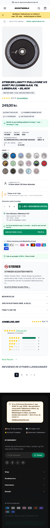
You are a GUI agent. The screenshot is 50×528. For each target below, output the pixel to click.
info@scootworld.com (20, 420)
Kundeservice (10, 478)
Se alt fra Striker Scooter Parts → (17, 287)
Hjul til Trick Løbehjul (16, 21)
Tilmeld (39, 455)
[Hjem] (4, 21)
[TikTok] (18, 462)
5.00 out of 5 (21, 331)
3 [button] (26, 375)
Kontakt (8, 491)
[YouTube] (23, 462)
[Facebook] (12, 462)
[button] (14, 338)
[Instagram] (7, 462)
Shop (7, 472)
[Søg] (39, 8)
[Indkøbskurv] (45, 8)
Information (9, 485)
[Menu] (5, 8)
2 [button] (21, 375)
